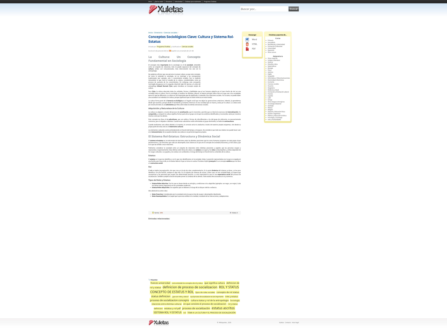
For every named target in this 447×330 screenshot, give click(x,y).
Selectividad (178, 2)
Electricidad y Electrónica (276, 80)
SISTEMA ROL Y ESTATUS (168, 312)
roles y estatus (231, 296)
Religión (270, 110)
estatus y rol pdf (172, 308)
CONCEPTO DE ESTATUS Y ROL (172, 292)
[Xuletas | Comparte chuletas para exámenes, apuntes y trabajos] (166, 15)
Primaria (270, 40)
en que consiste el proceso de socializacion (204, 303)
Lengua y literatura (274, 60)
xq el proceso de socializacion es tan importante (206, 297)
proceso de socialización (196, 308)
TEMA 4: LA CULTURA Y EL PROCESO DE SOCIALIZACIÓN (211, 312)
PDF (254, 48)
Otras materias (273, 58)
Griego (270, 100)
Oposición (271, 50)
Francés (270, 94)
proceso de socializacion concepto (169, 300)
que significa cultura (214, 282)
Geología (271, 106)
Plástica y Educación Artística (277, 116)
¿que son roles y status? (180, 297)
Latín (269, 98)
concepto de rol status (228, 292)
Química (270, 72)
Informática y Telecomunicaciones (279, 78)
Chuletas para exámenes (193, 2)
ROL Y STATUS (229, 287)
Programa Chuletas (210, 2)
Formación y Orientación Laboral (278, 92)
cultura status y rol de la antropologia (210, 300)
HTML (254, 44)
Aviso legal (295, 322)
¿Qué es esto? (158, 2)
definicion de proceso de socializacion (190, 287)
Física (269, 70)
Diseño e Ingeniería (274, 114)
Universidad (272, 48)
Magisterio (271, 88)
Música (270, 108)
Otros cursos (272, 52)
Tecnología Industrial (274, 104)
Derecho (270, 86)
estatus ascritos (223, 308)
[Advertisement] (223, 23)
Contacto (288, 322)
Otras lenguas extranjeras (276, 102)
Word (254, 39)
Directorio (169, 2)
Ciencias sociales (170, 33)
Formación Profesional (275, 46)
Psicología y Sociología (275, 118)
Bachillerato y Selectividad (276, 44)
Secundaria (271, 42)
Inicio (150, 2)
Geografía (271, 76)
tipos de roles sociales (205, 292)
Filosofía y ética (273, 64)
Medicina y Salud (273, 90)
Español (270, 96)
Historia (270, 62)
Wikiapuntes (223, 322)
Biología (270, 68)
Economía (271, 82)
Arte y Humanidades (274, 120)
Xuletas (281, 322)
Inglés (270, 74)
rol (184, 312)
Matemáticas (272, 66)
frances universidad (160, 282)
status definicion (160, 296)
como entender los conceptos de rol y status (187, 283)
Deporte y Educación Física (276, 112)
